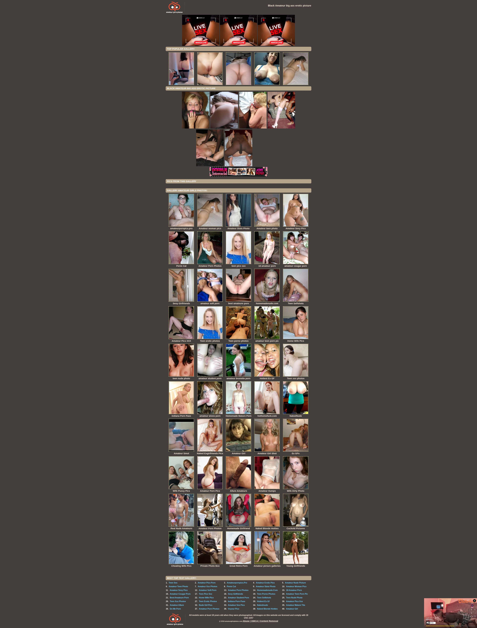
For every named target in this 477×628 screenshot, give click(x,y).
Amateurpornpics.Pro (237, 583)
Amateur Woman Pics (296, 586)
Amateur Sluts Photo (266, 586)
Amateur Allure (177, 605)
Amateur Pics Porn (207, 583)
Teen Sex (173, 583)
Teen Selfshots (264, 598)
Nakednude (262, 605)
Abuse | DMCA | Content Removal (260, 621)
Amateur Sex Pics (236, 605)
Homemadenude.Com (267, 590)
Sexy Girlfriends (235, 594)
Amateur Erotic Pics (265, 583)
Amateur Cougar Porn (180, 594)
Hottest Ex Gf (263, 601)
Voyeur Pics (233, 609)
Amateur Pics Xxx (294, 601)
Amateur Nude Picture (295, 583)
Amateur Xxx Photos (207, 586)
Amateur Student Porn (238, 598)
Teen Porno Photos (266, 594)
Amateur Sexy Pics (179, 590)
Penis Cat (231, 586)
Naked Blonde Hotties (267, 609)
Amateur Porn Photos (238, 590)
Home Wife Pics (206, 598)
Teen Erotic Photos (208, 601)
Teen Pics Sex (205, 594)
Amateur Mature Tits (295, 605)
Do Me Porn (175, 609)
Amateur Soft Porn (207, 590)
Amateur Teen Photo (178, 586)
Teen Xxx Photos (178, 601)
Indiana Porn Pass (236, 601)
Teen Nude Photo (294, 598)
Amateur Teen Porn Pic (297, 594)
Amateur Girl (292, 609)
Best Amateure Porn (179, 598)
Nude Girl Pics (205, 605)
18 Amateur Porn (294, 590)
